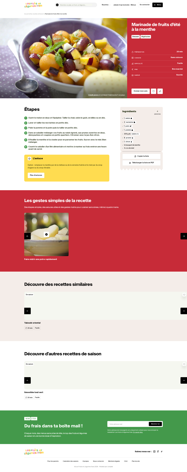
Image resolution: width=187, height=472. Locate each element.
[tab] (160, 91)
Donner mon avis (141, 91)
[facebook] (158, 451)
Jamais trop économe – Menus (124, 5)
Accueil (26, 14)
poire (127, 126)
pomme (128, 130)
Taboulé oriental (32, 323)
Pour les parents (53, 461)
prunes (128, 138)
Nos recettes (34, 14)
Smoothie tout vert (33, 392)
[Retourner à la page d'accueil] (33, 5)
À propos (86, 461)
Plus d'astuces (36, 175)
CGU (125, 461)
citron (128, 142)
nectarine (129, 122)
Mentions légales (114, 461)
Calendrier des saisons (70, 461)
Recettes (105, 5)
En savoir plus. (138, 432)
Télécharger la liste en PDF (143, 163)
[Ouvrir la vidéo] (46, 234)
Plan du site (136, 461)
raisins (134, 134)
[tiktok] (162, 451)
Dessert (41, 14)
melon (128, 118)
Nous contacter (98, 461)
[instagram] (154, 451)
